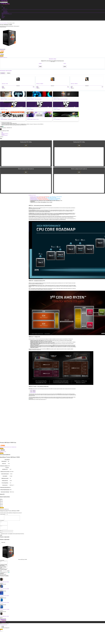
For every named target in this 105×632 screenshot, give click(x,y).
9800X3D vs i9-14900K (4, 109)
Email (1, 532)
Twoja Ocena (2, 514)
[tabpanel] (52, 82)
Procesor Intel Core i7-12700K (4, 602)
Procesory (4, 97)
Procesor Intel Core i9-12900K (4, 588)
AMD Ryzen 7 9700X (5, 83)
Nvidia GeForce (5, 11)
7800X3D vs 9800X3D (30, 109)
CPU (2, 6)
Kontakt (3, 17)
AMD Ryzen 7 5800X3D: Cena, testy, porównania (60, 99)
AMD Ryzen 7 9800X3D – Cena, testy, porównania (8, 99)
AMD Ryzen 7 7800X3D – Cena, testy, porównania (34, 99)
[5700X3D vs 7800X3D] (66, 102)
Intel (4, 8)
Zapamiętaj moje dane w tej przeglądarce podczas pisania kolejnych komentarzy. (12, 533)
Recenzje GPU (5, 12)
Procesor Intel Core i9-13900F (4, 595)
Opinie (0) (3, 134)
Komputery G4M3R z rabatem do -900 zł (33, 119)
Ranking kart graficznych (5, 13)
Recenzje (2, 97)
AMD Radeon (5, 10)
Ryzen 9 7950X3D (33, 392)
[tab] (2, 73)
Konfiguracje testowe (32, 195)
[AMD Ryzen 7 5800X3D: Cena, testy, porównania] (66, 91)
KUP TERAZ (1, 52)
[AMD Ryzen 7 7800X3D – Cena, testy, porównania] (39, 91)
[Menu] (0, 19)
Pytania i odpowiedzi (5, 135)
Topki (2, 15)
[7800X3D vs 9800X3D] (39, 102)
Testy (2, 14)
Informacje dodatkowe (5, 133)
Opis (2, 132)
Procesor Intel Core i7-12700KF (4, 609)
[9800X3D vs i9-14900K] (13, 102)
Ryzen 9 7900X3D (33, 391)
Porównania (3, 16)
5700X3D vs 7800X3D (57, 109)
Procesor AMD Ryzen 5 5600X (4, 616)
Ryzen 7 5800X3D (33, 390)
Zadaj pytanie (2, 573)
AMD (4, 7)
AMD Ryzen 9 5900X (3, 451)
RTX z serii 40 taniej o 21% (57, 119)
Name (1, 530)
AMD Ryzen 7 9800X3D (74, 83)
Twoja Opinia (2, 520)
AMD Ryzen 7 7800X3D (39, 83)
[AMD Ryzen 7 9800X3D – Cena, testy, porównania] (13, 91)
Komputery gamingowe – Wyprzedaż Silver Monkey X (8, 119)
